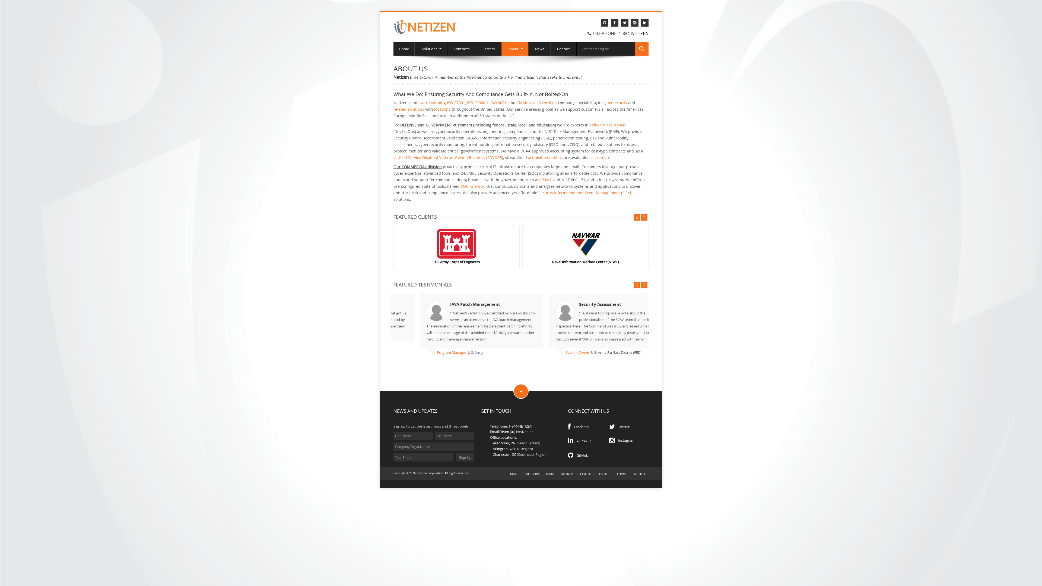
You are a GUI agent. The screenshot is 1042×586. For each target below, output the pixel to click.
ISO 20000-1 (478, 102)
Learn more (599, 157)
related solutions (408, 109)
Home (404, 48)
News (539, 48)
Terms (621, 474)
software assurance (607, 125)
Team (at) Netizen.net (517, 432)
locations (442, 109)
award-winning (432, 102)
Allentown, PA (504, 443)
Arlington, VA (503, 449)
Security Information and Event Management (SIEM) (585, 192)
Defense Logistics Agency (549, 261)
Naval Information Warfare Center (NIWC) (420, 261)
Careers (488, 48)
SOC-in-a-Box (473, 186)
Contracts (461, 48)
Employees (639, 474)
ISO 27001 (456, 102)
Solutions (429, 48)
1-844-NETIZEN (634, 33)
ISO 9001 (499, 102)
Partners (567, 474)
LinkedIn (582, 440)
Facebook (580, 427)
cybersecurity (615, 102)
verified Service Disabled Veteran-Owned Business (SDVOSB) (448, 157)
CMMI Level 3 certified (537, 102)
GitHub (580, 455)
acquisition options (545, 157)
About (513, 48)
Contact (563, 48)
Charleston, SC (504, 455)
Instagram (624, 440)
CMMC (546, 179)
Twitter (622, 427)
